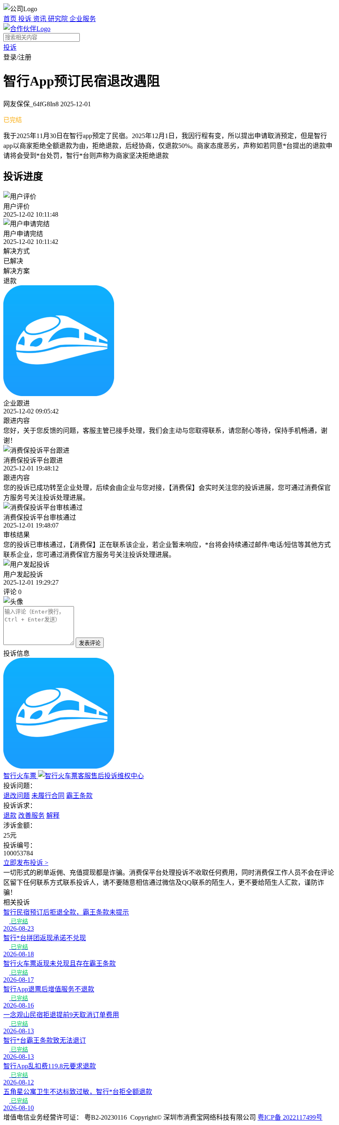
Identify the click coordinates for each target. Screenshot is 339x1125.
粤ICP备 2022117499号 (290, 1117)
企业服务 (82, 18)
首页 (10, 18)
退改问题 (16, 795)
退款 (10, 815)
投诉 (25, 18)
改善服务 (31, 815)
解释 (53, 815)
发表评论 (89, 643)
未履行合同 (47, 795)
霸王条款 (79, 795)
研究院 (58, 18)
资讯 (40, 18)
